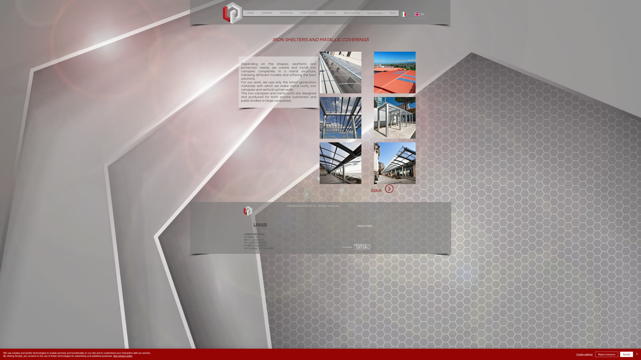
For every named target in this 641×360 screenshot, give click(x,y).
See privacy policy (122, 356)
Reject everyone (606, 354)
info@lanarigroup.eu (255, 245)
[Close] (637, 354)
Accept (626, 354)
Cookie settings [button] (584, 354)
